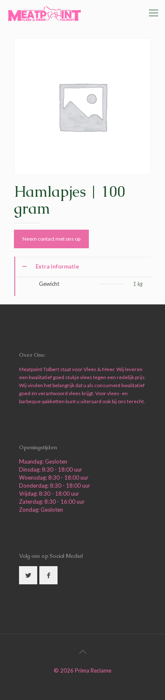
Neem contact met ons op (51, 239)
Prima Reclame (93, 670)
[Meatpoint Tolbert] (44, 12)
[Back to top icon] (82, 651)
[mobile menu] (153, 12)
